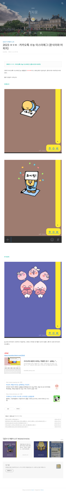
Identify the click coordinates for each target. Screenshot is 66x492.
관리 (41, 33)
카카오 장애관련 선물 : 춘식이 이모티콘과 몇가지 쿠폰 (16, 426)
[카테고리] (4, 3)
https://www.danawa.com (13, 394)
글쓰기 (25, 33)
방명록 (30, 33)
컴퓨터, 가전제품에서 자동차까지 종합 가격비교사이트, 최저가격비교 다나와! (27, 399)
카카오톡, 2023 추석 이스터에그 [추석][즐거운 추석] (15, 423)
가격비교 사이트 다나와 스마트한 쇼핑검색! (20, 396)
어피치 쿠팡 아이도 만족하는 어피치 (17, 385)
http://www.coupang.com (12, 382)
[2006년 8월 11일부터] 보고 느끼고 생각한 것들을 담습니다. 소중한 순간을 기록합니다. (25, 467)
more (62, 439)
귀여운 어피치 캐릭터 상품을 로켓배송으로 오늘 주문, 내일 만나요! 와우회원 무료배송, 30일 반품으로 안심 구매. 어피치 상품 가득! (28, 388)
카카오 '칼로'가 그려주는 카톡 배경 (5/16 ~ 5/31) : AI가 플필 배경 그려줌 (20, 425)
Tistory (42, 490)
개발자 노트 (12, 416)
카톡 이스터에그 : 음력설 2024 (11, 419)
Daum (32, 490)
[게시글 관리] (12, 409)
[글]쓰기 (7, 416)
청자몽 (33, 12)
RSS (36, 33)
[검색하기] (62, 3)
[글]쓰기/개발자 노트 (8, 42)
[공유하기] (10, 409)
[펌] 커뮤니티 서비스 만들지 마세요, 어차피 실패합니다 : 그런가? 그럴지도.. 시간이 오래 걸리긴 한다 (25, 421)
